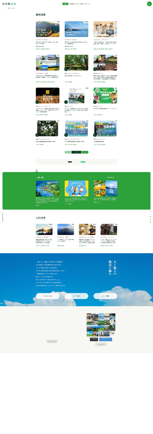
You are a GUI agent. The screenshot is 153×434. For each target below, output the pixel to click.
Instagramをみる (101, 344)
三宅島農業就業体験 (99, 141)
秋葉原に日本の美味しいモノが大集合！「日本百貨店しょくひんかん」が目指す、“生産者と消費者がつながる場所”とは (87, 241)
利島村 (59, 245)
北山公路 (46, 73)
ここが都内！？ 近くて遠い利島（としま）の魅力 (65, 240)
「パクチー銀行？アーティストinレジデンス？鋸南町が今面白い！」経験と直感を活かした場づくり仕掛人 (108, 241)
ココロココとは (47, 296)
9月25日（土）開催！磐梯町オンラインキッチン (105, 108)
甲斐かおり (46, 39)
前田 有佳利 (46, 237)
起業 (111, 245)
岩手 (116, 21)
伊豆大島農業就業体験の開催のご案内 (45, 141)
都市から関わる (82, 245)
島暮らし (62, 245)
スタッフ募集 (105, 296)
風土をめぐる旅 (41, 46)
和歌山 (51, 224)
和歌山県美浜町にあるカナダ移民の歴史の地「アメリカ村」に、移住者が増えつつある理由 (44, 241)
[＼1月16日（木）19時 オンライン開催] (89, 316)
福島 (116, 88)
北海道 (86, 21)
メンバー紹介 (76, 296)
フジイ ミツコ (111, 237)
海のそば (70, 144)
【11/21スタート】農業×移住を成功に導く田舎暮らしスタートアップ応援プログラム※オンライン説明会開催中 (47, 110)
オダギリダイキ (104, 39)
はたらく (13, 8)
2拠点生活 (102, 245)
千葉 (116, 224)
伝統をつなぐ (44, 245)
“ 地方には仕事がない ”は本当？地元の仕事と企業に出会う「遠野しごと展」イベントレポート (105, 44)
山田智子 (67, 237)
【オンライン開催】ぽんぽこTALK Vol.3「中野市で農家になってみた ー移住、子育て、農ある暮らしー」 (76, 110)
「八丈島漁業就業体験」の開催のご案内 (74, 141)
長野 (87, 88)
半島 (48, 245)
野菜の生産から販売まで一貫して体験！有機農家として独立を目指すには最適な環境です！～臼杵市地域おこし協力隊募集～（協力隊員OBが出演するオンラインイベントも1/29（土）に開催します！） (105, 77)
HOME (9, 8)
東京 (58, 121)
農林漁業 (45, 114)
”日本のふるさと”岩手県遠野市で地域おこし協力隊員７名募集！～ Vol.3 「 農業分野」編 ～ (47, 77)
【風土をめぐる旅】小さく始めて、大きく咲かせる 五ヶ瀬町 (47, 43)
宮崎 (58, 21)
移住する (41, 114)
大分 (116, 55)
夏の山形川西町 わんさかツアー (73, 75)
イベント (37, 114)
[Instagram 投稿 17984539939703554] (112, 333)
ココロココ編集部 (90, 237)
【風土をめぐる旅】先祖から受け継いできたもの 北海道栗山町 (76, 43)
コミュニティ (38, 245)
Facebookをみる (52, 341)
